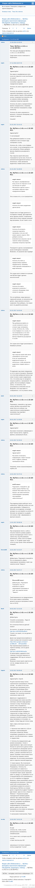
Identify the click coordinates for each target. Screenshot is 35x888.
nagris (2, 63)
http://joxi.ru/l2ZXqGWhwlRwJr (18, 631)
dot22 (2, 395)
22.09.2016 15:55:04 (16, 42)
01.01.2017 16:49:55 (16, 169)
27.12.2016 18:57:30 (16, 63)
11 (24, 28)
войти (24, 31)
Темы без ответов (17, 11)
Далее (29, 28)
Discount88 (4, 549)
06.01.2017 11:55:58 (16, 419)
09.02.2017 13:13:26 (16, 608)
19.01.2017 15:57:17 (16, 570)
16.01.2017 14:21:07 (16, 550)
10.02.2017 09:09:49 (16, 670)
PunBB (23, 876)
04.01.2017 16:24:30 (16, 396)
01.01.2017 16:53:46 (16, 310)
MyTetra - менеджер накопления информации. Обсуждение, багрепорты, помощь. (15, 20)
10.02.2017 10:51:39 (16, 819)
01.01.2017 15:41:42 (16, 124)
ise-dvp (3, 819)
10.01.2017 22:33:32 (16, 440)
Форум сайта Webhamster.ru (12, 3)
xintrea (3, 42)
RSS (5, 36)
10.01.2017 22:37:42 (16, 474)
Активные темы (6, 11)
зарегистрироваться (8, 33)
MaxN (2, 608)
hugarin (3, 670)
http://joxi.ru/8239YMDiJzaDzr (18, 651)
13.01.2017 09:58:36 (16, 522)
